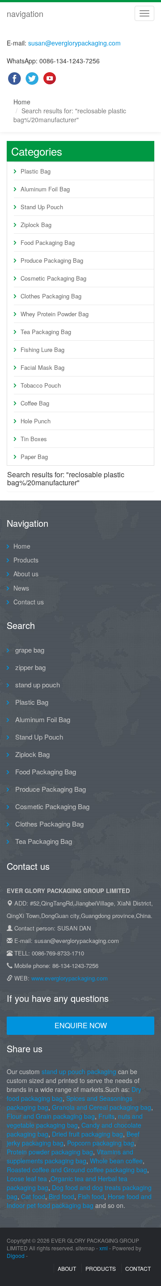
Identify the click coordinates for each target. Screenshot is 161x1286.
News (21, 587)
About (67, 1268)
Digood (16, 1255)
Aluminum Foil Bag (45, 189)
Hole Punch (36, 421)
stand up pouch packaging (79, 1071)
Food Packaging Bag (48, 242)
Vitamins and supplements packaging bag (70, 1156)
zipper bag (29, 667)
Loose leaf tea (27, 1178)
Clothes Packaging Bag (51, 296)
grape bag (28, 649)
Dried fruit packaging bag (87, 1133)
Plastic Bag (36, 171)
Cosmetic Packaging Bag (53, 278)
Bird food (61, 1196)
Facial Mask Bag (42, 367)
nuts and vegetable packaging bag (75, 1120)
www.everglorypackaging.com (69, 978)
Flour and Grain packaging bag (51, 1116)
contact (138, 1268)
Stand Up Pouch (42, 207)
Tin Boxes (34, 438)
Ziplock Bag (36, 224)
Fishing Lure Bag (42, 349)
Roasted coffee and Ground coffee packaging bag (77, 1169)
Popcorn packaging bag (100, 1142)
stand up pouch (36, 684)
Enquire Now (81, 1025)
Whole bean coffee (116, 1160)
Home (21, 101)
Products (25, 559)
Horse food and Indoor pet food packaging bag (79, 1201)
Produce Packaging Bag (52, 260)
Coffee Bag (35, 403)
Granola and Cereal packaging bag (101, 1107)
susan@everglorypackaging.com (74, 42)
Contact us (28, 601)
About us (25, 573)
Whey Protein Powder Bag (55, 314)
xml (103, 1248)
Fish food (91, 1196)
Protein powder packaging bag (50, 1151)
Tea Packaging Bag (46, 331)
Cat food (33, 1196)
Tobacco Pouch (41, 385)
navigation (25, 13)
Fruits (106, 1116)
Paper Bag (34, 456)
